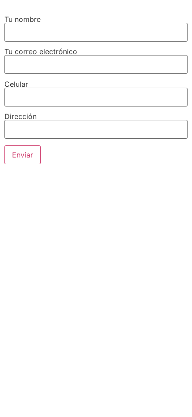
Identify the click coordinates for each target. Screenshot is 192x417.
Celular (16, 85)
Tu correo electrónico (40, 52)
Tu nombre (22, 19)
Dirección (20, 117)
